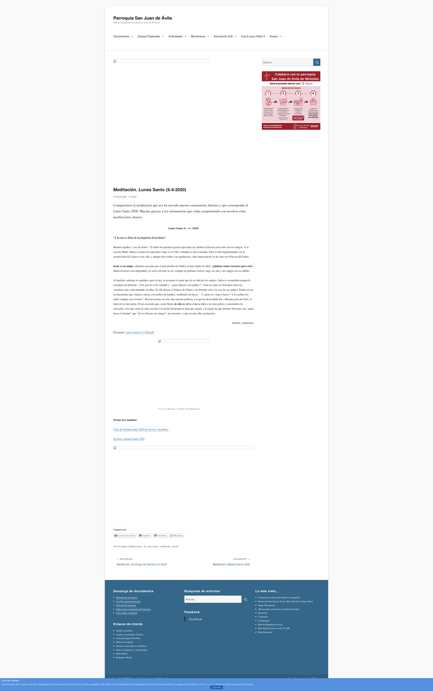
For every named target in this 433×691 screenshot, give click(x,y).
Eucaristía (262, 612)
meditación (165, 546)
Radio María (122, 653)
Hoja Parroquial (265, 632)
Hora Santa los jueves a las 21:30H (274, 628)
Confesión (263, 616)
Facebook (192, 612)
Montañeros (198, 36)
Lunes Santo (152, 546)
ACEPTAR (216, 687)
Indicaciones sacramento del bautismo (133, 609)
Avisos (274, 36)
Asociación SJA (223, 36)
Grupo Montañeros (266, 605)
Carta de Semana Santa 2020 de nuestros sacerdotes (140, 429)
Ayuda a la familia (124, 630)
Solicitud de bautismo (126, 605)
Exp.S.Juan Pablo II (253, 36)
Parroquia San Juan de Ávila (142, 18)
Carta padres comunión (126, 612)
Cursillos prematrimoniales (128, 601)
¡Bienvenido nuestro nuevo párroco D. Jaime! (279, 609)
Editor (134, 196)
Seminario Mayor (124, 657)
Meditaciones (135, 546)
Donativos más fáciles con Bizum (131, 645)
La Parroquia (264, 620)
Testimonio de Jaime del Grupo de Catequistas (279, 597)
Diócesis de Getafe (124, 642)
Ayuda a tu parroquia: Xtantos (129, 634)
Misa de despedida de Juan (270, 624)
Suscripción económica (126, 597)
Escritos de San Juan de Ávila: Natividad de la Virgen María (285, 601)
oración (175, 546)
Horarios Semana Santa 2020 (128, 439)
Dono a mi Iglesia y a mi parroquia (131, 649)
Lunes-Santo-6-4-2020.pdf (140, 332)
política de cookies (206, 684)
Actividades (175, 36)
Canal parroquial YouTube (128, 638)
